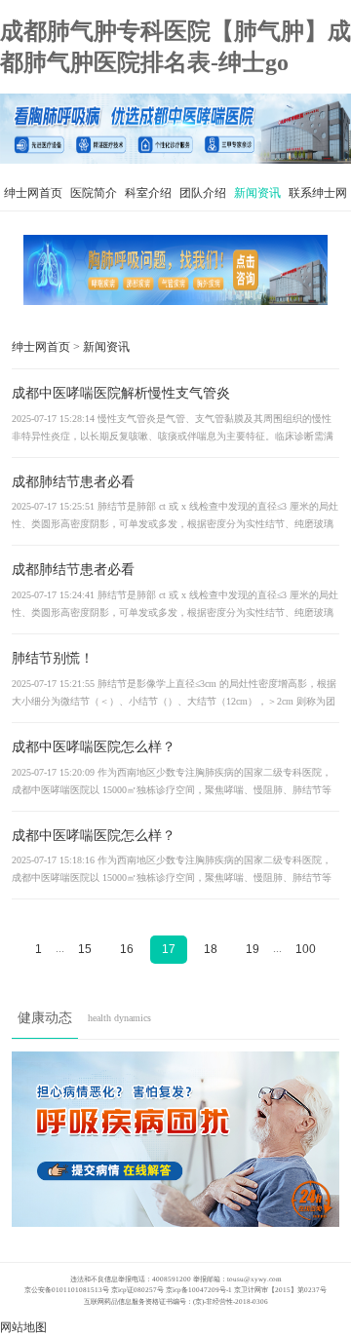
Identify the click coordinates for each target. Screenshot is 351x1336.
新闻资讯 (257, 193)
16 (127, 949)
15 (85, 949)
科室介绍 (148, 193)
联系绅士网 (318, 193)
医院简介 (93, 193)
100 (305, 949)
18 (210, 949)
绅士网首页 (33, 193)
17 (169, 949)
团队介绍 (202, 193)
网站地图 (23, 1327)
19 (252, 949)
